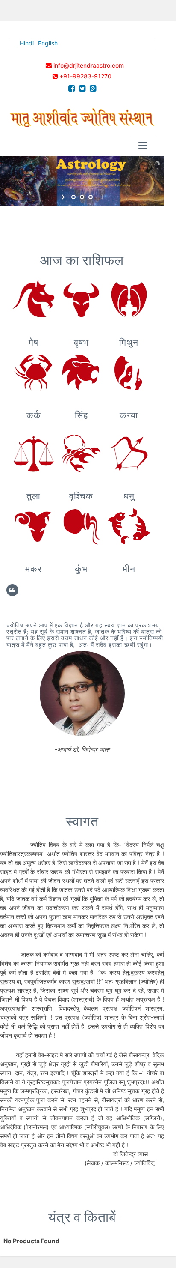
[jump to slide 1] (73, 197)
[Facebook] (71, 88)
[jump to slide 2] (82, 197)
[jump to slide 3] (90, 197)
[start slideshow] (64, 197)
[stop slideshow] (100, 197)
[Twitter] (82, 88)
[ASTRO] (82, 116)
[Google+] (93, 88)
